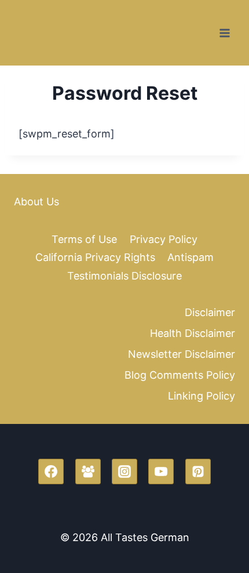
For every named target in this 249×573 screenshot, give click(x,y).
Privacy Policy (163, 239)
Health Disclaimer (192, 333)
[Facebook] (51, 471)
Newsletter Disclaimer (181, 354)
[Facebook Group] (88, 471)
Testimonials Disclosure (124, 276)
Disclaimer (210, 312)
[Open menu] (224, 33)
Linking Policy (201, 396)
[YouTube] (161, 471)
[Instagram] (124, 471)
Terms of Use (84, 239)
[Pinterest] (198, 471)
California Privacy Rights (95, 257)
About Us (36, 201)
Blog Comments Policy (179, 375)
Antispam (190, 257)
